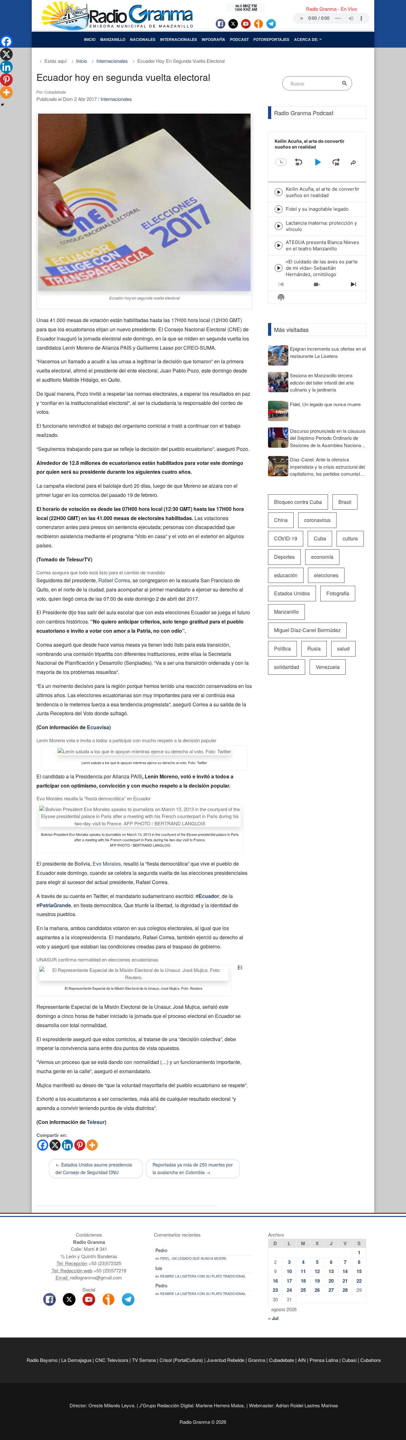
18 (303, 1280)
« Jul (273, 1318)
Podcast (239, 39)
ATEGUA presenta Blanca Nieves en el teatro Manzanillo (322, 245)
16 (275, 1280)
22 (359, 1280)
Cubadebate (281, 1360)
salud (343, 648)
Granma (256, 1360)
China (281, 520)
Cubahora (370, 1360)
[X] (55, 1145)
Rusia (314, 648)
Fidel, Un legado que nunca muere (193, 1258)
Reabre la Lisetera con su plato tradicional (203, 1276)
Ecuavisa (98, 727)
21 (345, 1280)
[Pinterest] (79, 1145)
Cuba (320, 538)
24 (289, 1289)
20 (331, 1280)
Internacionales (178, 39)
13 (331, 1271)
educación (286, 575)
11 (303, 1271)
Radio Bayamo (42, 1360)
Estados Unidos (292, 593)
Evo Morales (107, 863)
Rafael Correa (114, 580)
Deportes (284, 556)
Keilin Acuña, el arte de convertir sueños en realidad (322, 192)
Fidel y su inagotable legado (317, 209)
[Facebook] (42, 1145)
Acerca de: (306, 39)
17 (289, 1280)
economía (322, 556)
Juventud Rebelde (225, 1360)
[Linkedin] (67, 1145)
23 (275, 1289)
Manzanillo (112, 39)
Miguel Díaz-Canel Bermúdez (307, 630)
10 (289, 1271)
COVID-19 (285, 538)
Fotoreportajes (271, 39)
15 (359, 1271)
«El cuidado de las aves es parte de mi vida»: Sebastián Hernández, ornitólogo (322, 268)
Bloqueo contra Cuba (298, 501)
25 (303, 1289)
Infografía (213, 39)
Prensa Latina (324, 1360)
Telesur (96, 1122)
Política (282, 648)
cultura (350, 538)
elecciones (326, 575)
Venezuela (328, 666)
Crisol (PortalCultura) (181, 1360)
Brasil (344, 501)
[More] (92, 1145)
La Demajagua (76, 1360)
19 (317, 1280)
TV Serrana (144, 1360)
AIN (302, 1360)
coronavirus (317, 520)
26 (317, 1289)
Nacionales (142, 39)
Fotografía (337, 593)
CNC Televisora (111, 1360)
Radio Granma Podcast (303, 113)
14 (345, 1271)
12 (317, 1271)
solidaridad (286, 666)
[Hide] (2, 104)
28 (345, 1289)
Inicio (89, 39)
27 (331, 1289)
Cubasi (349, 1360)
